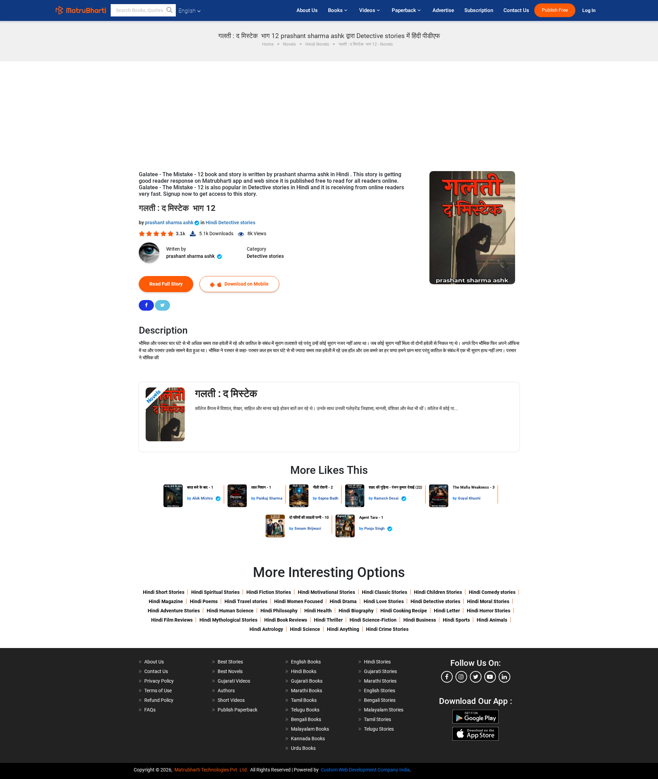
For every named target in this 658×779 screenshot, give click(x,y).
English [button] (187, 11)
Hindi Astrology (266, 629)
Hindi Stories (377, 661)
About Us (307, 10)
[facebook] (447, 677)
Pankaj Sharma (269, 498)
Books (336, 10)
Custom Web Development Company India (365, 769)
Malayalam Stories (383, 709)
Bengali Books (306, 719)
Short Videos (231, 700)
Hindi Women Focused (298, 601)
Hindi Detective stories (230, 222)
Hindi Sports (456, 620)
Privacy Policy (159, 681)
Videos (368, 10)
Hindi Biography (356, 610)
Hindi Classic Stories (384, 592)
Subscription (478, 10)
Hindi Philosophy (278, 610)
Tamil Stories (377, 719)
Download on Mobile (246, 284)
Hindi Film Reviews (172, 620)
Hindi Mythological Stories (228, 620)
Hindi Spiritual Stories (215, 592)
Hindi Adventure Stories (174, 610)
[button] (169, 10)
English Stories (379, 690)
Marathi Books (306, 690)
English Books (306, 661)
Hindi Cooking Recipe (403, 610)
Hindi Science (305, 629)
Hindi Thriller (328, 620)
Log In (589, 10)
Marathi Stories (380, 681)
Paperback (404, 10)
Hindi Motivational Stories (326, 592)
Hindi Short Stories (163, 592)
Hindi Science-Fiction (373, 620)
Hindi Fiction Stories (268, 592)
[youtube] (490, 677)
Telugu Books (305, 709)
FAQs (150, 709)
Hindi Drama (343, 601)
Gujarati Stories (380, 671)
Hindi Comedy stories (492, 592)
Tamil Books (304, 700)
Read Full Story (166, 284)
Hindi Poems (204, 601)
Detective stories (265, 256)
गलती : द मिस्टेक (226, 393)
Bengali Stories (379, 700)
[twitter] (476, 677)
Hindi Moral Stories (488, 601)
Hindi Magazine (166, 601)
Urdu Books (303, 748)
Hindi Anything (343, 629)
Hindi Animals (492, 620)
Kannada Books (308, 738)
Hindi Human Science (230, 610)
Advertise (443, 10)
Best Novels (230, 671)
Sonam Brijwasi (307, 528)
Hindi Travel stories (245, 601)
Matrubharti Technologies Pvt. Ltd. (212, 769)
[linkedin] (504, 677)
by (189, 498)
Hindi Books (303, 671)
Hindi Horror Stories (488, 610)
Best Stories (230, 661)
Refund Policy (158, 700)
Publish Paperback (237, 709)
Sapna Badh (328, 498)
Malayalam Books (310, 729)
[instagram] (461, 677)
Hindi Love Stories (384, 601)
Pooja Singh (375, 528)
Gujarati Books (306, 681)
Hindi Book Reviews (285, 620)
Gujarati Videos (234, 681)
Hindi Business (419, 620)
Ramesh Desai (387, 498)
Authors (226, 690)
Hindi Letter (447, 610)
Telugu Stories (379, 729)
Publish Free (555, 10)
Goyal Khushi (469, 498)
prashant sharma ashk (169, 222)
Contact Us (516, 10)
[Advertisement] (329, 113)
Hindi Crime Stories (387, 629)
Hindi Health (318, 610)
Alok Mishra (203, 498)
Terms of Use (158, 690)
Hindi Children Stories (438, 592)
